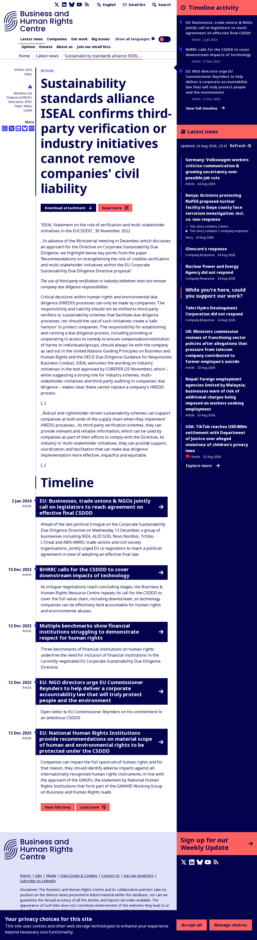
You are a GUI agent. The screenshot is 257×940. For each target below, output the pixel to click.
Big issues (101, 39)
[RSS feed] (87, 4)
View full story (58, 807)
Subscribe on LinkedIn (38, 880)
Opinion (28, 46)
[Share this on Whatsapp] (5, 128)
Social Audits (16, 101)
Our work (79, 39)
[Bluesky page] (72, 4)
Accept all (191, 925)
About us (64, 46)
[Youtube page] (79, 4)
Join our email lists (94, 46)
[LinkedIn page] (64, 4)
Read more (112, 208)
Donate (45, 46)
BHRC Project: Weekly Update (23, 106)
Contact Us (110, 875)
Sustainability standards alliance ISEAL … (103, 56)
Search (164, 4)
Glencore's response (206, 249)
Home (24, 56)
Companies (57, 39)
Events (25, 875)
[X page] (57, 4)
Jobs (38, 875)
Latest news (31, 39)
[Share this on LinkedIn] (18, 128)
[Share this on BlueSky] (25, 128)
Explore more (199, 465)
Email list (136, 4)
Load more (89, 807)
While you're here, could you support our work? (215, 292)
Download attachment (65, 208)
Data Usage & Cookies (78, 875)
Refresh (238, 145)
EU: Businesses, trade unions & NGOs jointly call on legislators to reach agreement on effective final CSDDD (219, 27)
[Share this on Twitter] (11, 128)
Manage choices (230, 925)
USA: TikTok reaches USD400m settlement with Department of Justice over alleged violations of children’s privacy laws (216, 438)
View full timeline (202, 108)
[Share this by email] (31, 128)
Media (51, 875)
